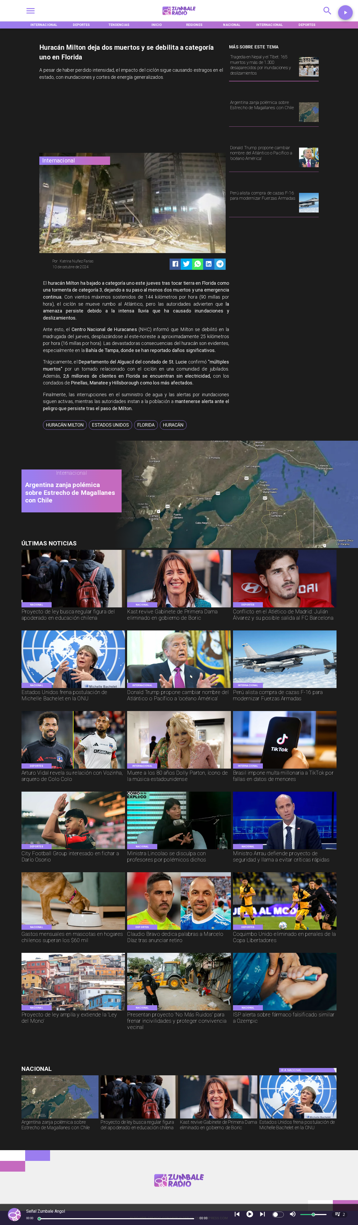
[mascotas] (73, 929)
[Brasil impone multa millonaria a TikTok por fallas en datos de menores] (285, 768)
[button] (65, 425)
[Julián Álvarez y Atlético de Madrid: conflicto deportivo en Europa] (285, 607)
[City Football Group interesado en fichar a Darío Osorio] (73, 848)
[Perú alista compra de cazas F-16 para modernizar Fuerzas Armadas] (309, 212)
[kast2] (179, 607)
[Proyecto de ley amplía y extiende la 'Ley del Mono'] (73, 1010)
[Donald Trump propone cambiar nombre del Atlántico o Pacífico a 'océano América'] (309, 166)
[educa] (73, 607)
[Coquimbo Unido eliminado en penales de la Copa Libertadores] (285, 929)
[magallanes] (309, 121)
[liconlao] (179, 848)
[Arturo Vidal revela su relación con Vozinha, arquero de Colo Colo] (73, 768)
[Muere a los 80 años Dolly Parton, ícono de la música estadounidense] (179, 768)
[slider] (39, 1219)
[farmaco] (285, 1010)
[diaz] (179, 929)
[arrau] (285, 848)
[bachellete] (73, 687)
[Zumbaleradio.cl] (327, 17)
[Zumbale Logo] (179, 17)
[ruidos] (179, 1010)
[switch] (278, 1214)
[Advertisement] (78, 118)
